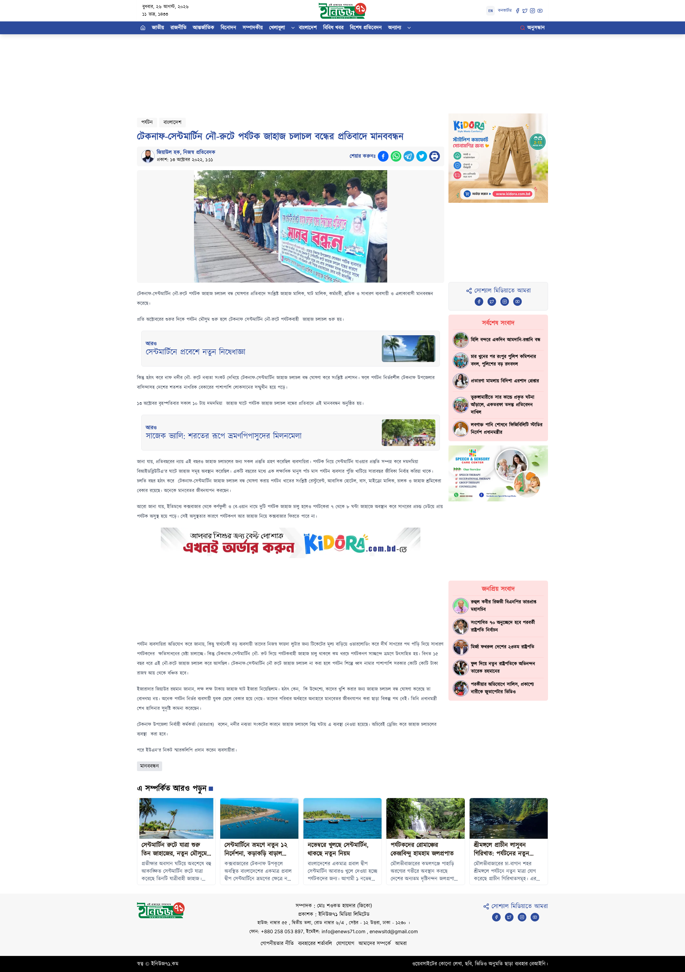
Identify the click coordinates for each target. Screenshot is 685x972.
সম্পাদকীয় (253, 28)
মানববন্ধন (149, 766)
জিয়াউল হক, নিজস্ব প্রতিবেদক (186, 152)
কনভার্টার (505, 10)
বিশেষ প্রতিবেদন (366, 28)
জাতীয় (158, 28)
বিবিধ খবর (333, 28)
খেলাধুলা (277, 28)
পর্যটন (147, 122)
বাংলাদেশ (308, 28)
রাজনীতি (178, 28)
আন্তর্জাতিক (203, 28)
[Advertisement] (297, 71)
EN (490, 11)
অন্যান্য (394, 28)
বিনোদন (228, 28)
